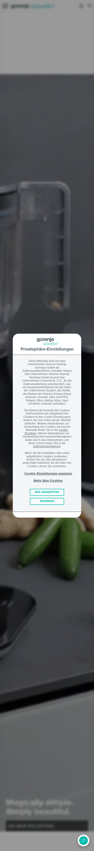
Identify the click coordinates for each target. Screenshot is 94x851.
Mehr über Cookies (48, 481)
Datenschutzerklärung (46, 446)
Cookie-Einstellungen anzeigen (48, 474)
